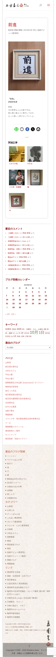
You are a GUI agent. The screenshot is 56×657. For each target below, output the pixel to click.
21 (7, 303)
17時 (27, 336)
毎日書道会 (11, 580)
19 (39, 300)
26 (39, 303)
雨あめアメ (12, 257)
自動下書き (9, 411)
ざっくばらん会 (13, 514)
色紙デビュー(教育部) (16, 552)
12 (39, 296)
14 (7, 300)
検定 (9, 548)
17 (26, 300)
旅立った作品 (10, 391)
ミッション (11, 456)
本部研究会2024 (13, 241)
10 (26, 296)
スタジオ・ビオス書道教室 (18, 525)
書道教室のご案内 (12, 431)
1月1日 (26, 333)
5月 (14, 336)
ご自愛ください (14, 233)
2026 (19, 329)
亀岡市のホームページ (16, 609)
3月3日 (47, 333)
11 (33, 296)
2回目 (14, 329)
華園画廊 (9, 415)
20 (46, 300)
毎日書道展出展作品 (13, 395)
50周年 (8, 329)
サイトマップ (10, 435)
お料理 (8, 363)
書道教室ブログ (13, 545)
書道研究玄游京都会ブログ (18, 587)
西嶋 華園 (18, 30)
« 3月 (7, 314)
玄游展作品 (9, 403)
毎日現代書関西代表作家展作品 (18, 399)
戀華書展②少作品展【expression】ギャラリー (24, 383)
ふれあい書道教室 (14, 518)
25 (33, 303)
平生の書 (9, 375)
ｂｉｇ (8, 423)
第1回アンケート (14, 483)
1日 (41, 332)
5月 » (13, 314)
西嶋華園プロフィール (14, 427)
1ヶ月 (18, 333)
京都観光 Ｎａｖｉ (15, 602)
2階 (45, 329)
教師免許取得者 (11, 387)
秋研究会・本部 (14, 249)
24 (26, 303)
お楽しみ (10, 510)
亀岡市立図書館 (13, 617)
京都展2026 (12, 498)
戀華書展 (10, 537)
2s (12, 336)
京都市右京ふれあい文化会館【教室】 (22, 598)
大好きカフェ (10, 371)
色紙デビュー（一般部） (17, 556)
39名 (18, 336)
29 (14, 307)
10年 (22, 336)
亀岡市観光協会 (13, 613)
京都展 (10, 529)
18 (33, 300)
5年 (30, 336)
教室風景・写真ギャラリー (16, 439)
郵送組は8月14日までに (17, 479)
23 (20, 303)
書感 (9, 541)
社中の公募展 (10, 407)
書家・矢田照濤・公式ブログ (19, 576)
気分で (10, 464)
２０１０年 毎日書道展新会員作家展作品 (22, 419)
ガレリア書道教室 (14, 522)
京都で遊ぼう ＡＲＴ (16, 606)
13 (46, 296)
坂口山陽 (26, 253)
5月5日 (8, 336)
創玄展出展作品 (11, 367)
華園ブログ (11, 560)
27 (46, 303)
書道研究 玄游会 (13, 572)
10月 (34, 332)
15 (14, 300)
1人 (14, 333)
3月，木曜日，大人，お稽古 (32, 329)
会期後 (10, 490)
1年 (22, 333)
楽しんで (10, 494)
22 (14, 303)
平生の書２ (9, 379)
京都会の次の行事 (14, 487)
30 (20, 307)
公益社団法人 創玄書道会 (17, 583)
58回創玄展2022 (13, 265)
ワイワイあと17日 (14, 460)
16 (20, 300)
